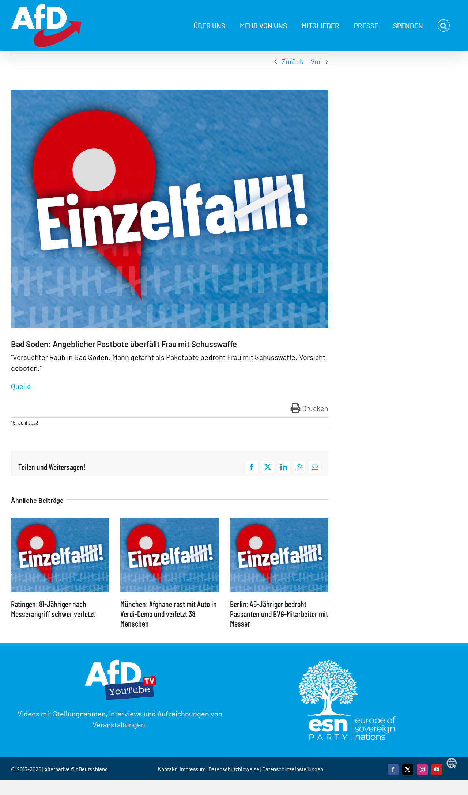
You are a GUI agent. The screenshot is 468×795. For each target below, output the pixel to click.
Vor (315, 61)
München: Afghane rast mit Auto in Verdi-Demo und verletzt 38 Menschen (168, 613)
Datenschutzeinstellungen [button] (292, 769)
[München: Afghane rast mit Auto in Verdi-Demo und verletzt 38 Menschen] (169, 522)
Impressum (192, 769)
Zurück (292, 61)
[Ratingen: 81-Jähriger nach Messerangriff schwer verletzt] (60, 522)
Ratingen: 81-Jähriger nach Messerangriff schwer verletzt (53, 608)
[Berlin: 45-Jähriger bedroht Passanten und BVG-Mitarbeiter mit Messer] (279, 522)
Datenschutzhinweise (233, 769)
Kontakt (168, 769)
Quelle (22, 386)
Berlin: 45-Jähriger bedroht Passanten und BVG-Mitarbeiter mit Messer (279, 613)
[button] (444, 25)
